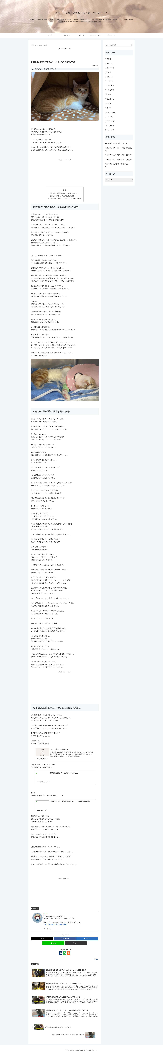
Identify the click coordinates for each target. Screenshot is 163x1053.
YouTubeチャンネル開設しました (116, 143)
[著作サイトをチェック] (44, 929)
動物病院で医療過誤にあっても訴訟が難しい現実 (65, 193)
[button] (76, 943)
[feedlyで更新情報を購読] (47, 929)
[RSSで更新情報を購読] (50, 929)
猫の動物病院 (36, 908)
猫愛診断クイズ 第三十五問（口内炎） (118, 155)
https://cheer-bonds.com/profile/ (56, 924)
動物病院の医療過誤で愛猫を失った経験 (62, 196)
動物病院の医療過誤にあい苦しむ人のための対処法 (65, 198)
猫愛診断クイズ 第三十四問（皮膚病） (118, 159)
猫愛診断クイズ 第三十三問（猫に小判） (117, 165)
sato (45, 913)
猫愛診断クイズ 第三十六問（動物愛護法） (118, 149)
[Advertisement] (65, 54)
